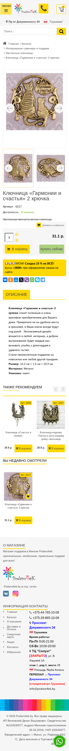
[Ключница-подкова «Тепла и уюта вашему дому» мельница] (51, 414)
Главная (13, 43)
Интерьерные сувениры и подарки (27, 48)
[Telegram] (42, 279)
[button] (59, 108)
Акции (10, 641)
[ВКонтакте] (5, 279)
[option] (18, 499)
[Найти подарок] (61, 31)
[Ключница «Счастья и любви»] (18, 414)
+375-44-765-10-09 (46, 612)
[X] (21, 279)
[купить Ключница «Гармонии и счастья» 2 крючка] (18, 486)
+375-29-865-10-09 (46, 618)
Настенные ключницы (19, 53)
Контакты (12, 647)
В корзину (20, 249)
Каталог (26, 43)
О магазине (14, 621)
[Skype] (37, 279)
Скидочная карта (14, 635)
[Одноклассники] (10, 279)
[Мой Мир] (16, 279)
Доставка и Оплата (14, 628)
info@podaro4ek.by (42, 688)
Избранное (14, 652)
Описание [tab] (16, 294)
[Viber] (26, 279)
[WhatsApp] (32, 279)
